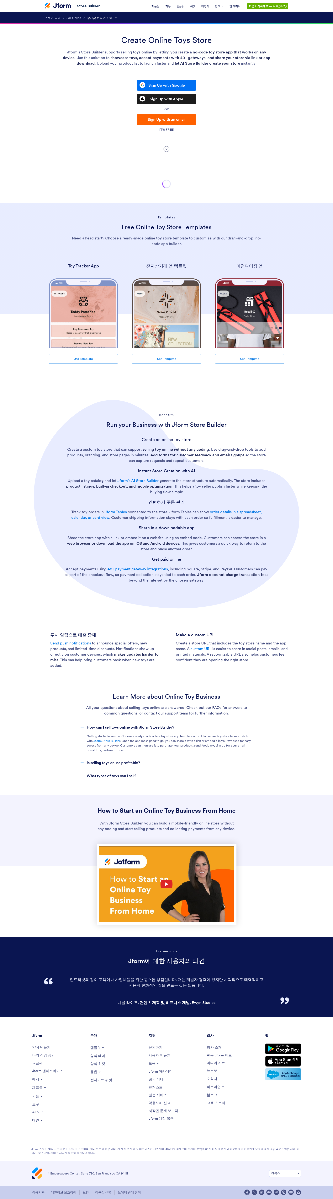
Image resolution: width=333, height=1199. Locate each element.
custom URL (200, 648)
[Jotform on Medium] (269, 1192)
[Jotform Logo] (58, 6)
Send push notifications (70, 643)
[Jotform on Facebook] (247, 1192)
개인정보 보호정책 (63, 1192)
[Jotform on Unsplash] (298, 1192)
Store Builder (88, 6)
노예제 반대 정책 (129, 1192)
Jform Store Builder (106, 741)
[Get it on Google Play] (283, 1048)
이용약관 (38, 1192)
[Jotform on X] (254, 1192)
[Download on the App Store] (283, 1061)
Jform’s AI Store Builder (138, 480)
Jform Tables (116, 511)
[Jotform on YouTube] (291, 1192)
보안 (86, 1192)
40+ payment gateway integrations (138, 569)
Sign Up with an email (167, 119)
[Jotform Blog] (276, 1192)
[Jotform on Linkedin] (261, 1192)
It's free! (166, 129)
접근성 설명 (103, 1192)
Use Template (83, 359)
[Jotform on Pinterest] (283, 1192)
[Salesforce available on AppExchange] (283, 1074)
